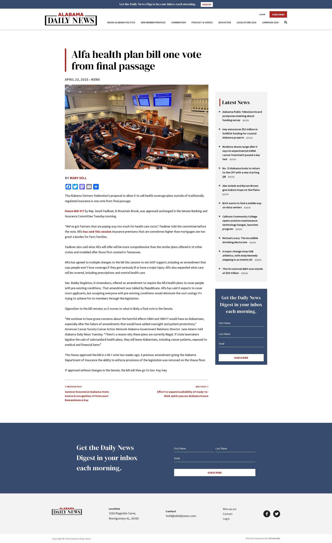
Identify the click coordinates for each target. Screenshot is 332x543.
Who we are (229, 509)
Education (224, 22)
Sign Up (206, 4)
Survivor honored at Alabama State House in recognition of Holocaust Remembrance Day (87, 393)
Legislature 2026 (246, 22)
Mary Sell (78, 178)
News (95, 79)
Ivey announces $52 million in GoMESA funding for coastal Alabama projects (240, 133)
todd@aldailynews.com (181, 516)
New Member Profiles (153, 22)
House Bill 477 (74, 211)
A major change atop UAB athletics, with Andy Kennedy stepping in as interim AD (240, 255)
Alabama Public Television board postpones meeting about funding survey (242, 116)
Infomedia (274, 538)
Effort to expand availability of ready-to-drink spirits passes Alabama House (182, 391)
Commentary (178, 22)
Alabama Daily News (71, 19)
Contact (228, 514)
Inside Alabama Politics (121, 22)
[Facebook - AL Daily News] (266, 513)
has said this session (97, 232)
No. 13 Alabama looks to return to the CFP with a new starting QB (241, 172)
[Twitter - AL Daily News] (276, 513)
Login (262, 14)
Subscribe (278, 14)
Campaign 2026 (270, 22)
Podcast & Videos (202, 22)
